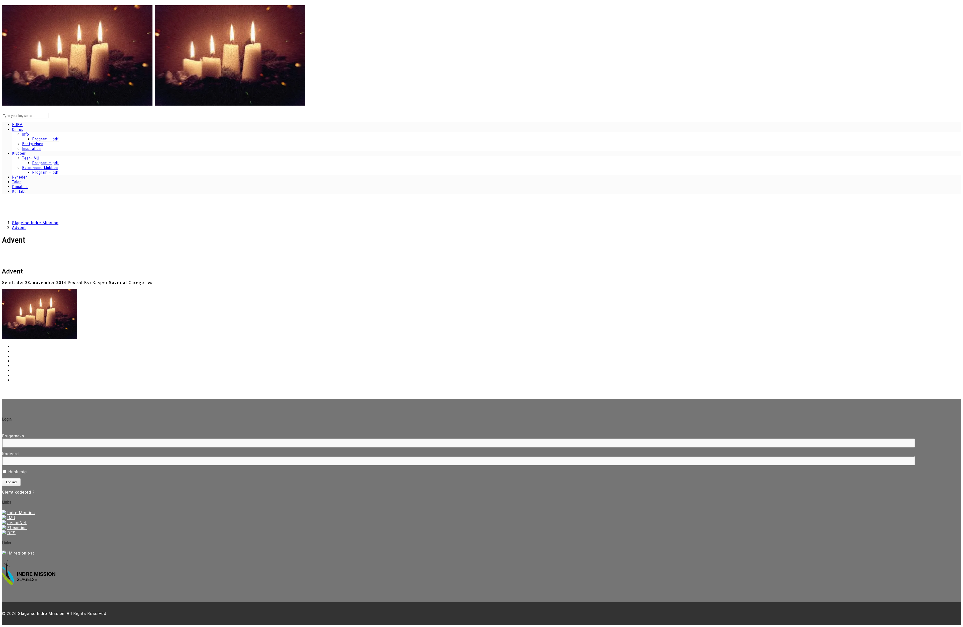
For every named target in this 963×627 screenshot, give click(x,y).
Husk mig (17, 471)
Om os (17, 129)
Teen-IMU (30, 158)
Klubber (19, 153)
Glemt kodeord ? (18, 492)
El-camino (17, 527)
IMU (11, 517)
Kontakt (19, 191)
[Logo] (77, 103)
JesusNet (17, 522)
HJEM (17, 124)
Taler (16, 182)
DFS (11, 532)
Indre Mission (21, 512)
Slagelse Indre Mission (35, 222)
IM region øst (20, 553)
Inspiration (31, 148)
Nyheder (19, 177)
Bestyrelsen (32, 143)
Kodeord (10, 453)
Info (25, 134)
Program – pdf (45, 139)
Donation (20, 186)
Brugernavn (13, 436)
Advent (19, 227)
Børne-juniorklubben (40, 167)
